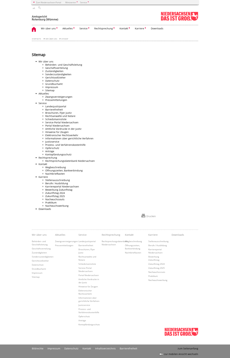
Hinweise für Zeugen (57, 132)
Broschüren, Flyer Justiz (58, 112)
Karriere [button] (139, 28)
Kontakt (87, 348)
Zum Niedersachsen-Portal (48, 2)
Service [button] (83, 28)
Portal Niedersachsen (57, 125)
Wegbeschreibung (55, 167)
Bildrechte (37, 348)
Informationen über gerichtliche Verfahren (69, 138)
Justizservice (52, 141)
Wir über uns (51, 39)
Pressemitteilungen (56, 100)
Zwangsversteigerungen (58, 96)
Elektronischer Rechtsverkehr (61, 135)
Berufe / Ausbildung (56, 183)
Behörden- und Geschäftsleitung (63, 64)
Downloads (157, 28)
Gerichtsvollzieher (55, 77)
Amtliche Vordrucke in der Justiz (63, 128)
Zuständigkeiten (54, 71)
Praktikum (51, 202)
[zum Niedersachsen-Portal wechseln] (179, 20)
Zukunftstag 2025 (55, 196)
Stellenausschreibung (57, 180)
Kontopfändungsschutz (58, 154)
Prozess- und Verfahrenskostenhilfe (65, 144)
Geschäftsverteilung (56, 68)
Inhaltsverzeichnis (105, 348)
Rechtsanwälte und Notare (60, 116)
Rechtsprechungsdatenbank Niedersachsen (70, 160)
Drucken (151, 216)
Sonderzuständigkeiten (58, 74)
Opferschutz (52, 148)
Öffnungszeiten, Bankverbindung (64, 170)
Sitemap (64, 39)
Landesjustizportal (55, 106)
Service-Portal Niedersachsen (61, 122)
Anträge (49, 151)
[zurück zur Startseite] (45, 17)
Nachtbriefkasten (55, 173)
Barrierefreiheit (54, 109)
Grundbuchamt (54, 84)
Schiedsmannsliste (56, 119)
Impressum (51, 87)
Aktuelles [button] (67, 28)
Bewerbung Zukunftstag (58, 189)
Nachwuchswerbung (57, 205)
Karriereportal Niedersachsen (62, 186)
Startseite (36, 39)
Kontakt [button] (124, 28)
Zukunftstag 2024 (55, 193)
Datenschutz (52, 80)
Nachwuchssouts (54, 199)
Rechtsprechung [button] (103, 28)
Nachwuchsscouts (156, 272)
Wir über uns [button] (48, 28)
